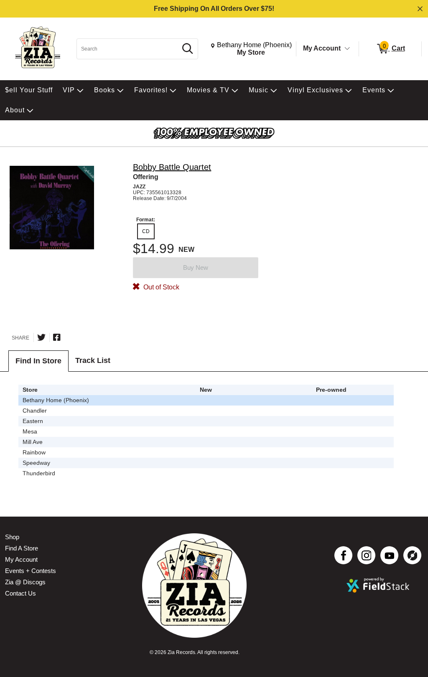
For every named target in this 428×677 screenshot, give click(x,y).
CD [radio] (146, 231)
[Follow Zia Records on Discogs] (412, 555)
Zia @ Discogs (25, 582)
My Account (322, 48)
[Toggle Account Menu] (347, 49)
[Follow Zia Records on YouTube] (389, 555)
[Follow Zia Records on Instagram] (366, 555)
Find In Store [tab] (38, 361)
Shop (12, 536)
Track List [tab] (92, 360)
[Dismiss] (420, 9)
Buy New (195, 267)
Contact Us (20, 593)
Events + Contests (30, 570)
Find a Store (21, 548)
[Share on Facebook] (57, 337)
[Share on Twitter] (41, 337)
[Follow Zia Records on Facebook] (343, 555)
